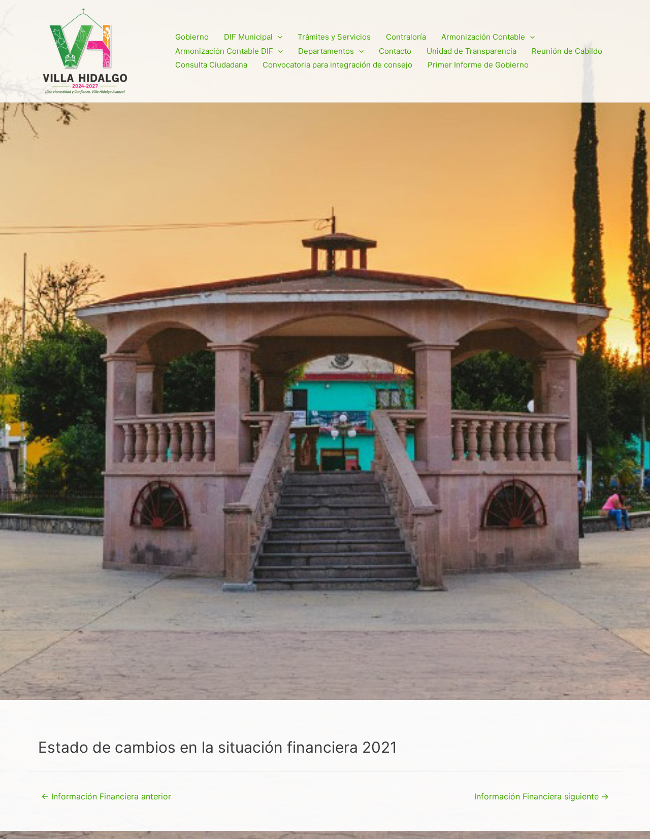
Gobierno (192, 37)
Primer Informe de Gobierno (478, 65)
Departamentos (326, 51)
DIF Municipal (248, 37)
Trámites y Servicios (334, 37)
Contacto (395, 51)
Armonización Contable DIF (224, 51)
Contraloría (406, 37)
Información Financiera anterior (106, 796)
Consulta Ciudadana (211, 65)
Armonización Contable (483, 37)
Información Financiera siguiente (541, 796)
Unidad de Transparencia (471, 51)
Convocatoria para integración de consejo (337, 65)
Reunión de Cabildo (567, 51)
